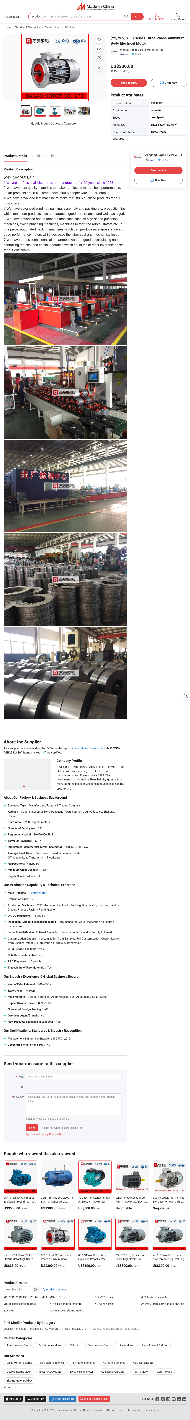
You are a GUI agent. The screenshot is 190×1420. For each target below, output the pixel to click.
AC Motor (70, 27)
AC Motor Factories (114, 1362)
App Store (13, 1398)
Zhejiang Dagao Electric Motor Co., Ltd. (141, 49)
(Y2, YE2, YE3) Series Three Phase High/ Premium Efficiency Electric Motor (130, 1259)
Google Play (36, 1398)
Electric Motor (52, 27)
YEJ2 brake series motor (154, 1297)
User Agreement (115, 1409)
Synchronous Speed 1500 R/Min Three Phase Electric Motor (130, 1201)
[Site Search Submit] (137, 16)
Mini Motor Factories (52, 1362)
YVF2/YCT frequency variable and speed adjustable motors (163, 1304)
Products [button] (37, 16)
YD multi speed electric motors (66, 1310)
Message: (18, 1096)
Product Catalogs (56, 1289)
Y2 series (9, 1310)
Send (32, 1127)
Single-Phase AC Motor (154, 1345)
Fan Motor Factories (83, 1362)
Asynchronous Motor (19, 1345)
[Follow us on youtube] (174, 1398)
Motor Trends (164, 1371)
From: (20, 1077)
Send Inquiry (128, 82)
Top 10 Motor (141, 1371)
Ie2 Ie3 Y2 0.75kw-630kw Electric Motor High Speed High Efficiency (18, 1259)
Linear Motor (126, 1345)
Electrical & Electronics (27, 27)
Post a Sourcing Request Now (45, 1134)
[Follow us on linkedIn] (184, 1398)
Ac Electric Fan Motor (113, 1371)
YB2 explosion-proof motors (65, 1304)
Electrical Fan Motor (81, 1371)
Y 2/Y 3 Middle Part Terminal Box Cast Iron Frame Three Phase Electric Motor (169, 1201)
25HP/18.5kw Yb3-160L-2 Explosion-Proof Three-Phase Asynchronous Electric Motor (20, 1201)
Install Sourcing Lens (96, 1398)
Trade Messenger (62, 1398)
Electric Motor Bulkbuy (19, 1380)
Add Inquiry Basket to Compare (55, 123)
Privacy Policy (152, 1409)
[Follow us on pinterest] (179, 1398)
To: (22, 1086)
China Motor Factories (19, 1362)
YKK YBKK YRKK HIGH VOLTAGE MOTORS (26, 1297)
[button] (6, 6)
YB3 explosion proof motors (20, 1304)
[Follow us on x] (163, 1398)
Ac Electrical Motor (143, 1362)
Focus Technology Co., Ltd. (69, 1409)
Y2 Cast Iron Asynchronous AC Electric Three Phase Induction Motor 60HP (94, 1201)
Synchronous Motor (50, 1345)
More (7, 1387)
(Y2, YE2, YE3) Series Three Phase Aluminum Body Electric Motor (56, 1259)
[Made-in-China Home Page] (95, 6)
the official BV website (89, 748)
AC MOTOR (55, 1297)
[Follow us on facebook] (157, 1398)
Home (7, 27)
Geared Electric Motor (19, 1371)
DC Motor (74, 1345)
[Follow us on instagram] (168, 1398)
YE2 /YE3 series (104, 1297)
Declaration (134, 1409)
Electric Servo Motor (50, 1371)
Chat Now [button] (171, 82)
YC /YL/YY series (104, 1304)
